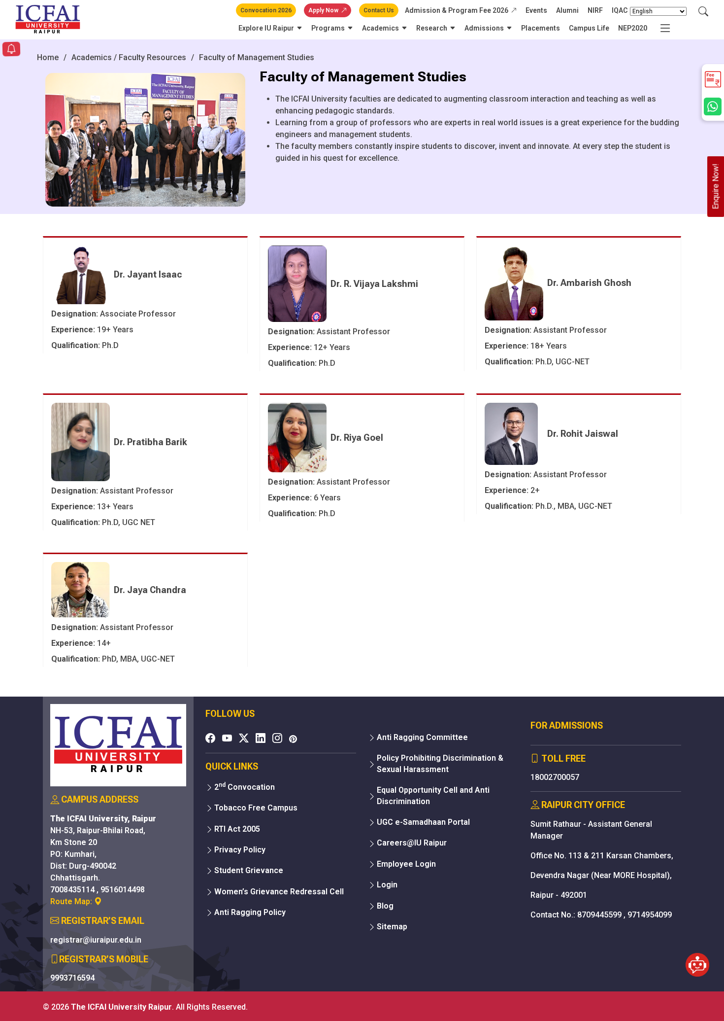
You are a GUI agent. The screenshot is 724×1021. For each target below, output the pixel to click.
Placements (540, 28)
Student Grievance (248, 870)
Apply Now (323, 10)
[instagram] (277, 738)
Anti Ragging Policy (250, 912)
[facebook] (210, 738)
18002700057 (554, 777)
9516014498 (122, 889)
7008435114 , (75, 889)
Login (387, 884)
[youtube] (227, 738)
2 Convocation (244, 787)
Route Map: (72, 901)
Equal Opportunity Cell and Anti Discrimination (433, 795)
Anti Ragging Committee (422, 737)
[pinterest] (293, 739)
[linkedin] (260, 738)
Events (536, 10)
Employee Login (406, 864)
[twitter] (244, 738)
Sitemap (392, 926)
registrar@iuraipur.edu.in (95, 940)
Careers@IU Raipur (412, 842)
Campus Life (589, 28)
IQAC (619, 10)
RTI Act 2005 (237, 829)
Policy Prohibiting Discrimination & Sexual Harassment (440, 763)
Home (48, 57)
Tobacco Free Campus (255, 807)
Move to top (358, 993)
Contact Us (378, 10)
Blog (385, 906)
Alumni (567, 10)
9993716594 (72, 978)
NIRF (595, 10)
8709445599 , (602, 914)
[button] (11, 50)
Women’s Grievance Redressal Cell (279, 891)
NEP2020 (632, 28)
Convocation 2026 (266, 10)
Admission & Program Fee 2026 (456, 10)
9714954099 (649, 914)
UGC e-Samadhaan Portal (423, 822)
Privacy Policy (239, 849)
